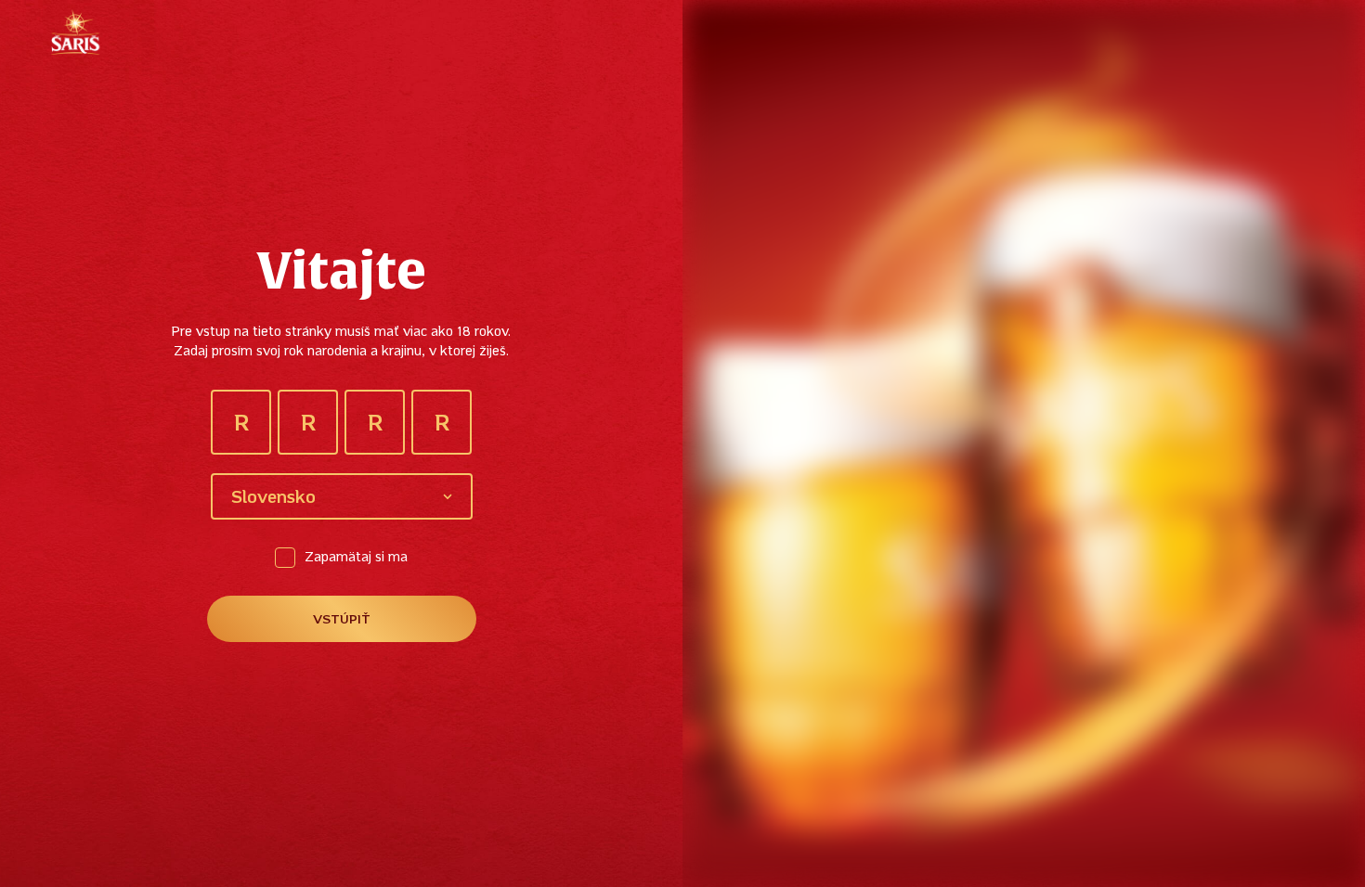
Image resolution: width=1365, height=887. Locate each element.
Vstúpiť (341, 620)
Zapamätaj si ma (356, 558)
